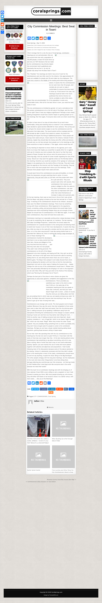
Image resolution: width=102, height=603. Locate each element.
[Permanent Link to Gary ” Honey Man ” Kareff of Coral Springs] (88, 93)
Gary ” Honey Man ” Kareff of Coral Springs (87, 106)
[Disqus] (51, 510)
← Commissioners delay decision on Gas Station (41, 481)
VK (66, 389)
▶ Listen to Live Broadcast (14, 47)
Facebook (44, 389)
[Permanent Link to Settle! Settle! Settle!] (38, 456)
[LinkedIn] (2, 20)
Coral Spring (52, 396)
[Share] (2, 32)
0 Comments (51, 33)
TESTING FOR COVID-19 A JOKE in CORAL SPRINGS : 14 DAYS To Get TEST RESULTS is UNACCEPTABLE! (38, 441)
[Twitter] (2, 16)
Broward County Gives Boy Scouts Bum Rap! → (61, 479)
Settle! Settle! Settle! (33, 470)
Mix (52, 392)
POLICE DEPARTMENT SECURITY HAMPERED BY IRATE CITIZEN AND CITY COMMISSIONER (13, 96)
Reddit (60, 389)
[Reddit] (2, 24)
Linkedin (53, 389)
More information (14, 42)
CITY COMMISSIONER (40, 396)
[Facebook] (2, 12)
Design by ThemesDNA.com (51, 595)
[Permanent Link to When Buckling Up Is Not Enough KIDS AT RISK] (63, 425)
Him (42, 401)
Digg (72, 389)
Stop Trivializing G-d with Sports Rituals (87, 175)
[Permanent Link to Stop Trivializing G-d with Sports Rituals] (88, 162)
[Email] (2, 28)
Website (51, 407)
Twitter (36, 389)
